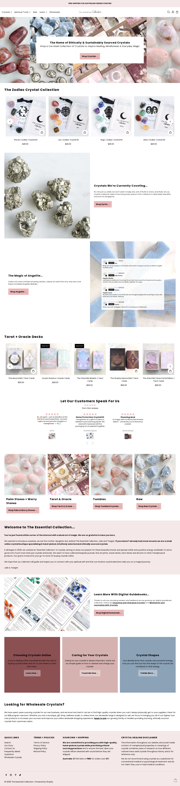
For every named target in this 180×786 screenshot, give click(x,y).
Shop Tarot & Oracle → (63, 506)
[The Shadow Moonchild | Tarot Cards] (124, 359)
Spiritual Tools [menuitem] (21, 12)
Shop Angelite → (18, 291)
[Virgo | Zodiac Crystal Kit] (111, 116)
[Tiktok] (20, 775)
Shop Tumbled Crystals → (108, 506)
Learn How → (32, 673)
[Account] (173, 12)
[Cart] (177, 12)
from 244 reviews (90, 408)
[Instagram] (11, 775)
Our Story (8, 745)
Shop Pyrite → (103, 204)
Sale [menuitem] (35, 12)
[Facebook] (6, 775)
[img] (90, 405)
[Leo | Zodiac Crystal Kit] (68, 116)
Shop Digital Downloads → (109, 613)
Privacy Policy (40, 745)
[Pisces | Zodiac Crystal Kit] (26, 116)
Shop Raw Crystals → (148, 506)
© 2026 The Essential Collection (18, 781)
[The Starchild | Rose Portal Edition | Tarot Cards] (158, 359)
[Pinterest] (15, 775)
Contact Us (9, 748)
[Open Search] (168, 12)
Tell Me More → (147, 673)
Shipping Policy (40, 748)
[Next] (170, 121)
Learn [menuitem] (42, 12)
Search (7, 742)
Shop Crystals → (90, 56)
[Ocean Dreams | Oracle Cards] (56, 359)
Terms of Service (41, 742)
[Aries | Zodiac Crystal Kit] (154, 116)
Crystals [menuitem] (6, 12)
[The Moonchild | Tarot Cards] (21, 359)
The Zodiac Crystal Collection (31, 89)
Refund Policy (40, 751)
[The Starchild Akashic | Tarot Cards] (90, 359)
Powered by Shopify (44, 781)
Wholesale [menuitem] (55, 12)
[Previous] (10, 121)
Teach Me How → (90, 673)
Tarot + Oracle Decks (23, 336)
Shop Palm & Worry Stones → (22, 510)
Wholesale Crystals (13, 757)
